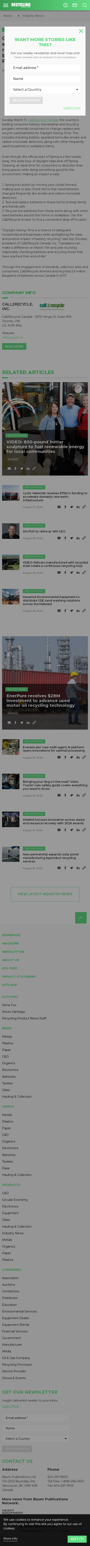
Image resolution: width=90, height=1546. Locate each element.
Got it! (77, 1539)
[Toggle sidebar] (6, 5)
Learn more (72, 107)
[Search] (84, 5)
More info (10, 1538)
